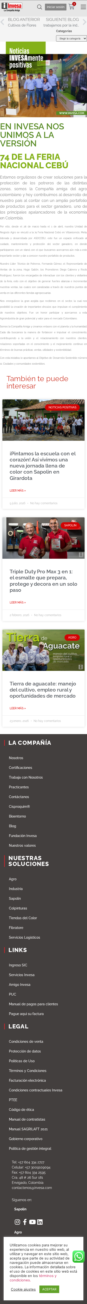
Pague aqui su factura (26, 1014)
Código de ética (21, 1110)
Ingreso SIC (18, 965)
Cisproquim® (19, 807)
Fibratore (16, 928)
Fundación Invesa (23, 836)
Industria (16, 889)
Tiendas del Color (23, 918)
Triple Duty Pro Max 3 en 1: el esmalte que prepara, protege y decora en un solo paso (43, 580)
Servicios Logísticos (24, 937)
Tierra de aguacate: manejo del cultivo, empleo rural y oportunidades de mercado (43, 690)
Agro (12, 879)
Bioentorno (17, 816)
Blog (12, 826)
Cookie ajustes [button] (23, 1289)
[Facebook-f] (25, 1222)
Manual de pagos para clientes (33, 1004)
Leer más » (18, 490)
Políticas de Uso (22, 1061)
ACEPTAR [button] (49, 1289)
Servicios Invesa (22, 975)
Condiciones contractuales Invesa (35, 1090)
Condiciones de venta (26, 1041)
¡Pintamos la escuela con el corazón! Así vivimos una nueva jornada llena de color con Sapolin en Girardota (42, 465)
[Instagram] (17, 1222)
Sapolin (15, 898)
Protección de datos (25, 1051)
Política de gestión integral (30, 1149)
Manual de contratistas (27, 1119)
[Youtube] (32, 1222)
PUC (12, 994)
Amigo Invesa (19, 985)
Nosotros (16, 758)
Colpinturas (18, 908)
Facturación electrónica (27, 1080)
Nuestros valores (22, 845)
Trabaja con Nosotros (26, 777)
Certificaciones (20, 768)
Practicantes (19, 787)
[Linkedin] (40, 1222)
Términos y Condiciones (27, 1071)
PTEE (13, 1100)
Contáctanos (19, 797)
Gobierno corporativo (25, 1139)
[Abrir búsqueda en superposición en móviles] (39, 7)
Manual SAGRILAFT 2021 (28, 1129)
